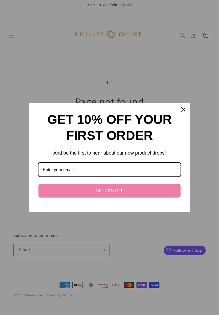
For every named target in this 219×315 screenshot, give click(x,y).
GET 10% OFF (110, 190)
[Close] (183, 109)
